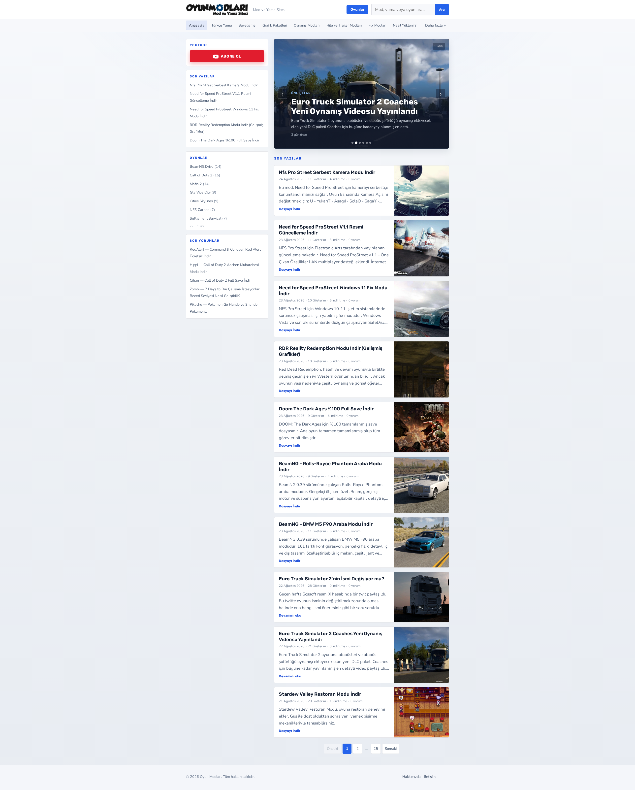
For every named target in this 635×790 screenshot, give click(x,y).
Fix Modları (377, 25)
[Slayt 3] (360, 143)
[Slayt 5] (367, 143)
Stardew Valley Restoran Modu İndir (320, 694)
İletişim (430, 776)
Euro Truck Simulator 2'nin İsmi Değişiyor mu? (331, 579)
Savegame (247, 25)
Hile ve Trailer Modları (344, 25)
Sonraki (391, 748)
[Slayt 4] (363, 143)
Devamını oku (290, 615)
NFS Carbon (202, 209)
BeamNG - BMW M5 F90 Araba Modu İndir (326, 524)
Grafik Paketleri (274, 25)
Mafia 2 (200, 183)
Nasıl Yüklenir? (404, 25)
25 (376, 748)
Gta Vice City (203, 192)
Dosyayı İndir (289, 209)
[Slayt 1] (352, 143)
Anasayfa (196, 25)
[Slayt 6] (370, 143)
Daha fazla (435, 25)
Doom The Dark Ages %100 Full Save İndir (224, 140)
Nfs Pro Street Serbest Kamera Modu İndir (223, 85)
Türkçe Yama (221, 25)
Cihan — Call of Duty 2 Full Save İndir (220, 280)
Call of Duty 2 (205, 175)
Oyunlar (357, 9)
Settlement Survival (208, 218)
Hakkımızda (411, 776)
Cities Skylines (204, 201)
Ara (442, 9)
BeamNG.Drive (206, 166)
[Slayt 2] (356, 143)
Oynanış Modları (306, 25)
